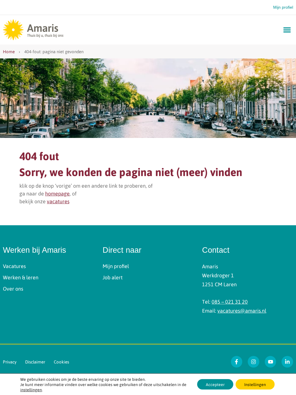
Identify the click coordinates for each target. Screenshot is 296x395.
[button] (287, 30)
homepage (57, 193)
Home (9, 51)
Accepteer (215, 384)
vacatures (58, 201)
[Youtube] (270, 362)
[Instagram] (253, 362)
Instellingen (255, 384)
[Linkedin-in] (287, 362)
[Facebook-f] (237, 362)
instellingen (31, 389)
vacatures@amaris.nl (241, 310)
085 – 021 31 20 (230, 301)
